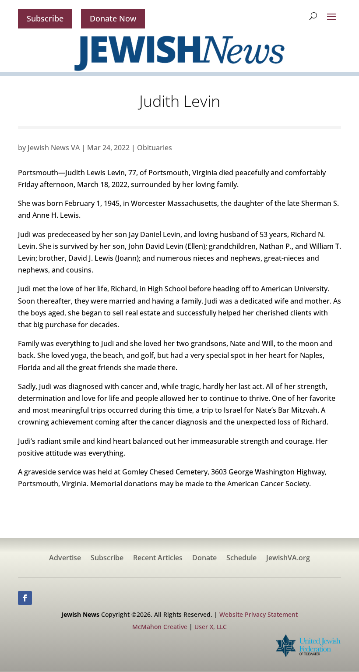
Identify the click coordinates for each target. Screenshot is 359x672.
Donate (204, 558)
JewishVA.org (288, 558)
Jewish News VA (54, 147)
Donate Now (113, 18)
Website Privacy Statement (258, 614)
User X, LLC (210, 626)
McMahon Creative (159, 626)
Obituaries (154, 147)
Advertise (65, 558)
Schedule (241, 558)
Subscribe (45, 18)
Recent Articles (158, 558)
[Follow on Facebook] (25, 598)
